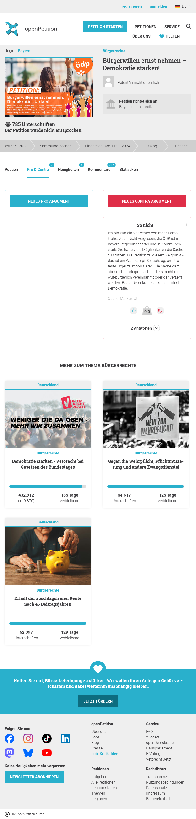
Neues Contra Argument (147, 201)
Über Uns (141, 36)
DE (183, 6)
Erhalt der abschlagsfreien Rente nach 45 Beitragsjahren (48, 601)
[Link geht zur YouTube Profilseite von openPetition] (47, 752)
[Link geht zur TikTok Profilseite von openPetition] (47, 738)
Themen (98, 793)
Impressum (155, 793)
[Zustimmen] (134, 310)
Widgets (153, 737)
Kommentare (99, 167)
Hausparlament (159, 748)
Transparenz (156, 776)
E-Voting (153, 753)
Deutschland (48, 385)
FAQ (149, 731)
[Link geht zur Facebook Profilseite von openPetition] (9, 738)
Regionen (99, 798)
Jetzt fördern (98, 701)
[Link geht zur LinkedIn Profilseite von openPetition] (65, 738)
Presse (97, 748)
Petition (11, 169)
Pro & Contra (38, 167)
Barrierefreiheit (158, 798)
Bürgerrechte (114, 51)
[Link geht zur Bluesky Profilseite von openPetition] (28, 752)
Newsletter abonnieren (34, 777)
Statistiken (129, 169)
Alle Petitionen (103, 782)
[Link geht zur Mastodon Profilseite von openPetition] (9, 752)
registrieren (132, 6)
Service (172, 26)
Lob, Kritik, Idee (104, 753)
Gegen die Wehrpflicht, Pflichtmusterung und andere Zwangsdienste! (146, 464)
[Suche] (188, 26)
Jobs (95, 737)
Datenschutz (156, 787)
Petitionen (146, 26)
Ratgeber (98, 776)
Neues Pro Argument (49, 201)
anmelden (158, 6)
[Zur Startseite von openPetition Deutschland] (31, 29)
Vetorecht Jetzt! (159, 759)
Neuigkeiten (68, 167)
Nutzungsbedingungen (165, 782)
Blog (95, 742)
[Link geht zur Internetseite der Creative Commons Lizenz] (8, 814)
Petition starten (105, 26)
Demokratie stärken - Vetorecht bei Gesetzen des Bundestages (48, 464)
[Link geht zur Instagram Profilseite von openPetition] (28, 738)
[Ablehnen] (160, 310)
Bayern (24, 50)
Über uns (98, 731)
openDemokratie (160, 742)
